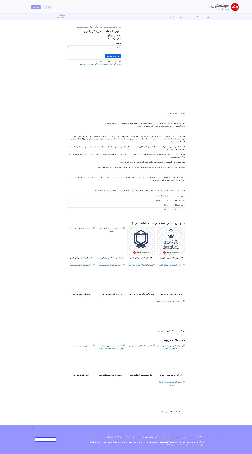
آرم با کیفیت (112, 64)
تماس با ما (170, 17)
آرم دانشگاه (104, 64)
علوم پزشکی (103, 27)
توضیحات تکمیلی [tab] (171, 113)
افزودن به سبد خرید (113, 56)
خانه (120, 27)
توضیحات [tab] (182, 113)
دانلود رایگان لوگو (89, 64)
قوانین (189, 17)
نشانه (116, 27)
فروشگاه (207, 17)
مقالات (197, 17)
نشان (81, 64)
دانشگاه (110, 27)
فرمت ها (118, 43)
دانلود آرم (97, 64)
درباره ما (180, 17)
